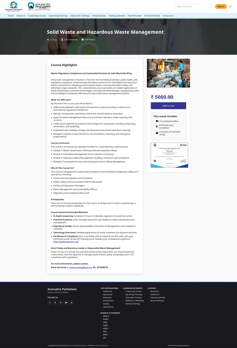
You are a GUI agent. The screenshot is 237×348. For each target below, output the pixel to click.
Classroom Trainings (79, 15)
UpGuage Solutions (182, 345)
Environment (108, 300)
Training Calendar (117, 15)
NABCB (106, 316)
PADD (105, 334)
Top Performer (135, 15)
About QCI (154, 291)
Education (107, 297)
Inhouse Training (133, 304)
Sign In (220, 6)
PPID (105, 331)
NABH (105, 325)
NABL (105, 322)
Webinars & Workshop (135, 300)
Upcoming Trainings (58, 15)
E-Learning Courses (37, 15)
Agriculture (107, 294)
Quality (106, 304)
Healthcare (107, 291)
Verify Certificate (152, 15)
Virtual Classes (99, 15)
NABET (106, 319)
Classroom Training (134, 297)
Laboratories (108, 307)
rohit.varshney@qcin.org (80, 267)
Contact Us (168, 15)
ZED (104, 338)
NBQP (105, 328)
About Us (21, 15)
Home (11, 15)
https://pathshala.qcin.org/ (66, 241)
